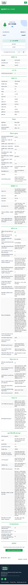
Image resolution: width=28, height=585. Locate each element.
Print (14, 44)
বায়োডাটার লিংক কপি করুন (10, 52)
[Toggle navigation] (25, 3)
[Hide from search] (23, 52)
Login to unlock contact (14, 550)
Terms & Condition (5, 582)
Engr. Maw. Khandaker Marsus (13, 575)
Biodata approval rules (21, 582)
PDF (14, 47)
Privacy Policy (13, 582)
